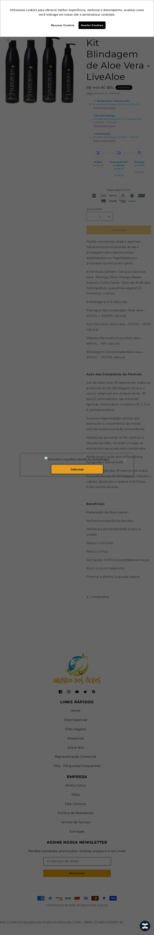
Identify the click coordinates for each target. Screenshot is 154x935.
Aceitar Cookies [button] (92, 25)
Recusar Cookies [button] (63, 25)
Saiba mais (77, 469)
